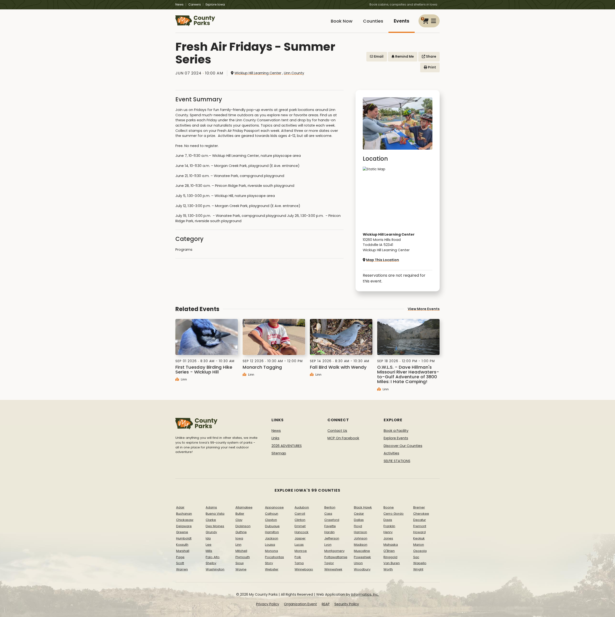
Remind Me (404, 56)
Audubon (302, 507)
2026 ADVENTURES (286, 445)
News (179, 4)
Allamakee (243, 507)
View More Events (424, 308)
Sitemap (278, 453)
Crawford (331, 520)
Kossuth (182, 544)
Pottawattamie (335, 557)
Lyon (328, 544)
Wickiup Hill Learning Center (257, 73)
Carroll (300, 513)
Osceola (420, 551)
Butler (239, 513)
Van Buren (391, 563)
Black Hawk (363, 507)
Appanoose (274, 507)
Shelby (211, 563)
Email (378, 56)
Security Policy (346, 604)
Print (431, 67)
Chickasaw (184, 520)
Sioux (239, 563)
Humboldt (183, 538)
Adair (180, 507)
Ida (208, 538)
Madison (360, 544)
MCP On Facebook (343, 438)
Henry (388, 532)
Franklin (389, 526)
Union (358, 563)
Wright (418, 569)
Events (401, 21)
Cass (328, 513)
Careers (194, 4)
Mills (209, 551)
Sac (416, 557)
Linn (183, 379)
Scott (180, 563)
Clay (238, 520)
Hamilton (272, 532)
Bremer (419, 507)
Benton (329, 507)
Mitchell (241, 551)
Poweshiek (362, 557)
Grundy (211, 532)
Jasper (300, 538)
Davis (387, 520)
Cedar (359, 513)
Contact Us (337, 430)
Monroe (301, 551)
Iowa (239, 538)
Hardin (329, 532)
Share (430, 56)
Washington (215, 569)
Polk (298, 557)
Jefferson (331, 538)
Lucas (299, 544)
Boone (388, 507)
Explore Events (396, 438)
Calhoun (271, 513)
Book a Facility (396, 430)
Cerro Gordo (393, 513)
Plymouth (242, 557)
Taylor (329, 563)
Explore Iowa (215, 4)
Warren (182, 569)
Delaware (184, 526)
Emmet (300, 526)
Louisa (270, 544)
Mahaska (390, 544)
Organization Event (300, 604)
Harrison (360, 532)
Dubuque (272, 526)
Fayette (330, 526)
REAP (326, 604)
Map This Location (382, 259)
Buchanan (184, 513)
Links (275, 438)
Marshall (182, 551)
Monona (271, 551)
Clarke (211, 520)
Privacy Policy (267, 604)
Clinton (300, 520)
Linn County (294, 73)
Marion (418, 544)
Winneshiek (333, 569)
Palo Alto (213, 557)
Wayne (240, 569)
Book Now (341, 21)
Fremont (419, 526)
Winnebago (304, 569)
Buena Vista (215, 513)
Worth (388, 569)
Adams (211, 507)
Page (180, 557)
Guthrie (241, 532)
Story (269, 563)
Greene (182, 532)
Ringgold (390, 557)
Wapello (419, 563)
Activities (391, 453)
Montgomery (334, 551)
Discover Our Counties (403, 445)
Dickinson (243, 526)
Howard (419, 532)
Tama (299, 563)
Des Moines (215, 526)
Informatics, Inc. (365, 594)
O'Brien (389, 551)
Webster (271, 569)
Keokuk (419, 538)
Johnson (360, 538)
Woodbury (362, 569)
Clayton (271, 520)
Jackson (271, 538)
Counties (373, 21)
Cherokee (421, 513)
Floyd (358, 526)
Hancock (301, 532)
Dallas (359, 520)
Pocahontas (274, 557)
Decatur (419, 520)
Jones (388, 538)
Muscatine (362, 551)
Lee (208, 544)
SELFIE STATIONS (397, 460)
